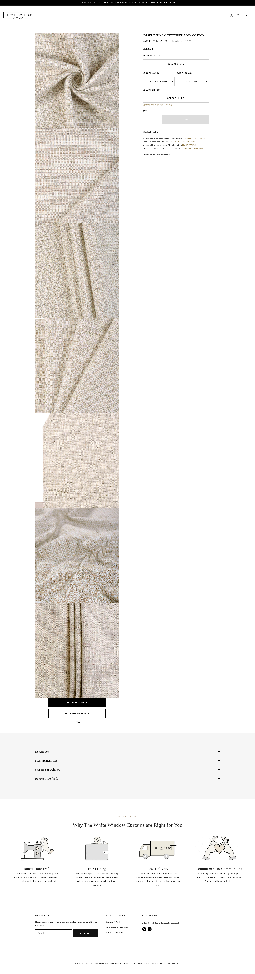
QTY (145, 111)
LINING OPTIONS (189, 145)
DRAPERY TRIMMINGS (193, 149)
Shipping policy (173, 964)
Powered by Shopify (113, 964)
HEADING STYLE (152, 56)
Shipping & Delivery (114, 922)
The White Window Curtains (93, 964)
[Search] (238, 15)
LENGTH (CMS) (151, 73)
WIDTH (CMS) (184, 73)
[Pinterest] (144, 929)
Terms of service (158, 964)
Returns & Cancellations (116, 927)
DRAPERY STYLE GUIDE (195, 138)
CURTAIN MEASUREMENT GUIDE (183, 142)
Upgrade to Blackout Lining (157, 104)
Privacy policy (143, 964)
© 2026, (78, 964)
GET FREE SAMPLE (77, 703)
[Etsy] (150, 929)
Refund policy (129, 964)
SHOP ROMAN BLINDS (77, 713)
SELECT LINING (151, 90)
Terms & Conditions (114, 932)
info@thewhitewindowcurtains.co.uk (160, 923)
